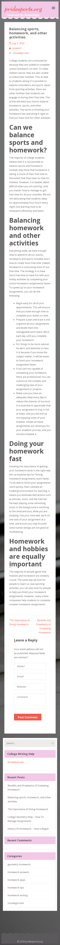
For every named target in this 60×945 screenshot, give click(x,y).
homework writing (18, 895)
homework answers (18, 872)
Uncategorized (21, 53)
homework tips (16, 887)
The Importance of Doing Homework (28, 809)
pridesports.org (23, 8)
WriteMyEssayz (16, 762)
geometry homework (19, 864)
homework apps (16, 879)
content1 (17, 48)
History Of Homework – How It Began (28, 828)
